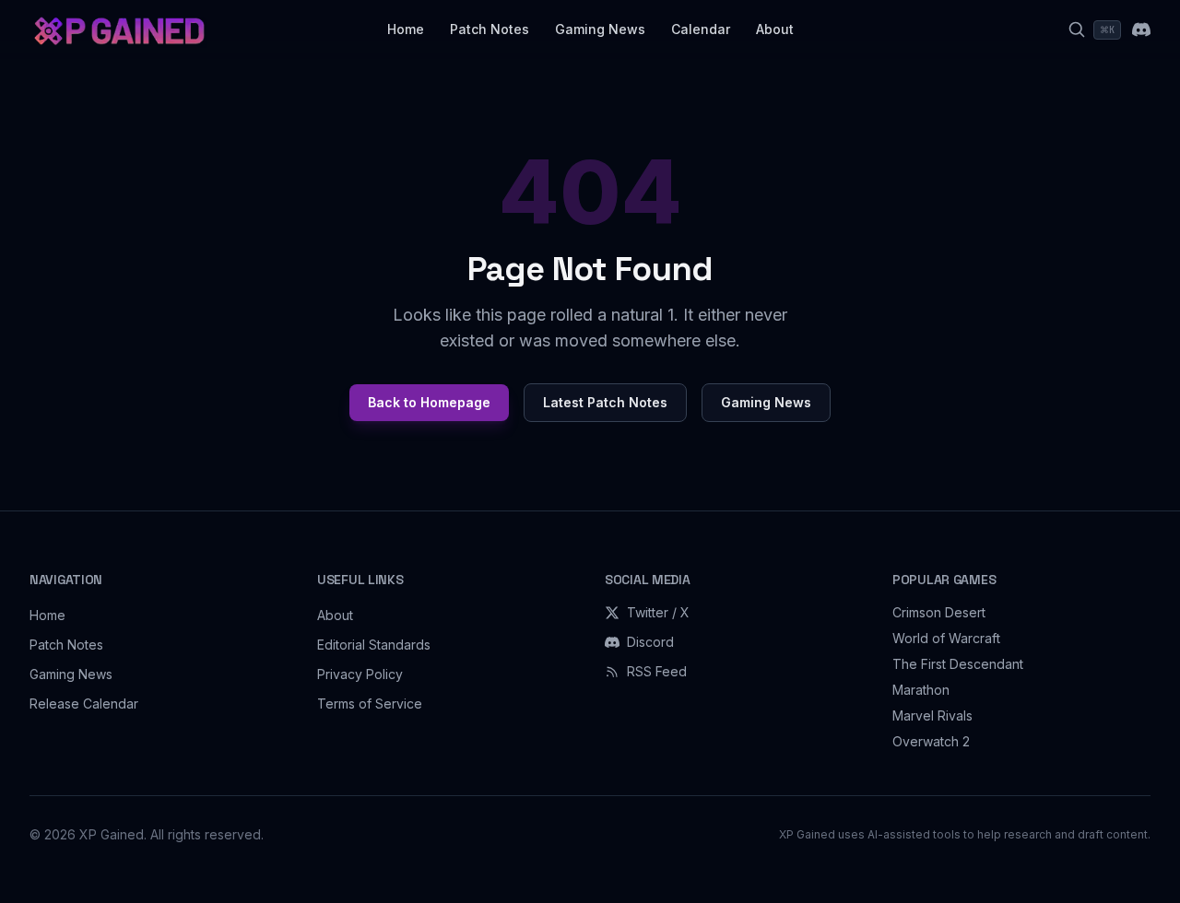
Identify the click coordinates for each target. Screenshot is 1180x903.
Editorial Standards (374, 644)
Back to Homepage (429, 402)
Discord (650, 642)
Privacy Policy (360, 674)
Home (405, 29)
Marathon (921, 690)
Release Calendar (84, 703)
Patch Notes (489, 29)
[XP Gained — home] (118, 29)
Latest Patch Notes (605, 402)
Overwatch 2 (931, 741)
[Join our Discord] (1141, 29)
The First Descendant (957, 664)
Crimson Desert (938, 612)
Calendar (700, 29)
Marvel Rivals (932, 715)
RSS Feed (657, 671)
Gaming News (600, 29)
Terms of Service (369, 703)
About (775, 29)
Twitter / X (658, 612)
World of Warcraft (946, 638)
